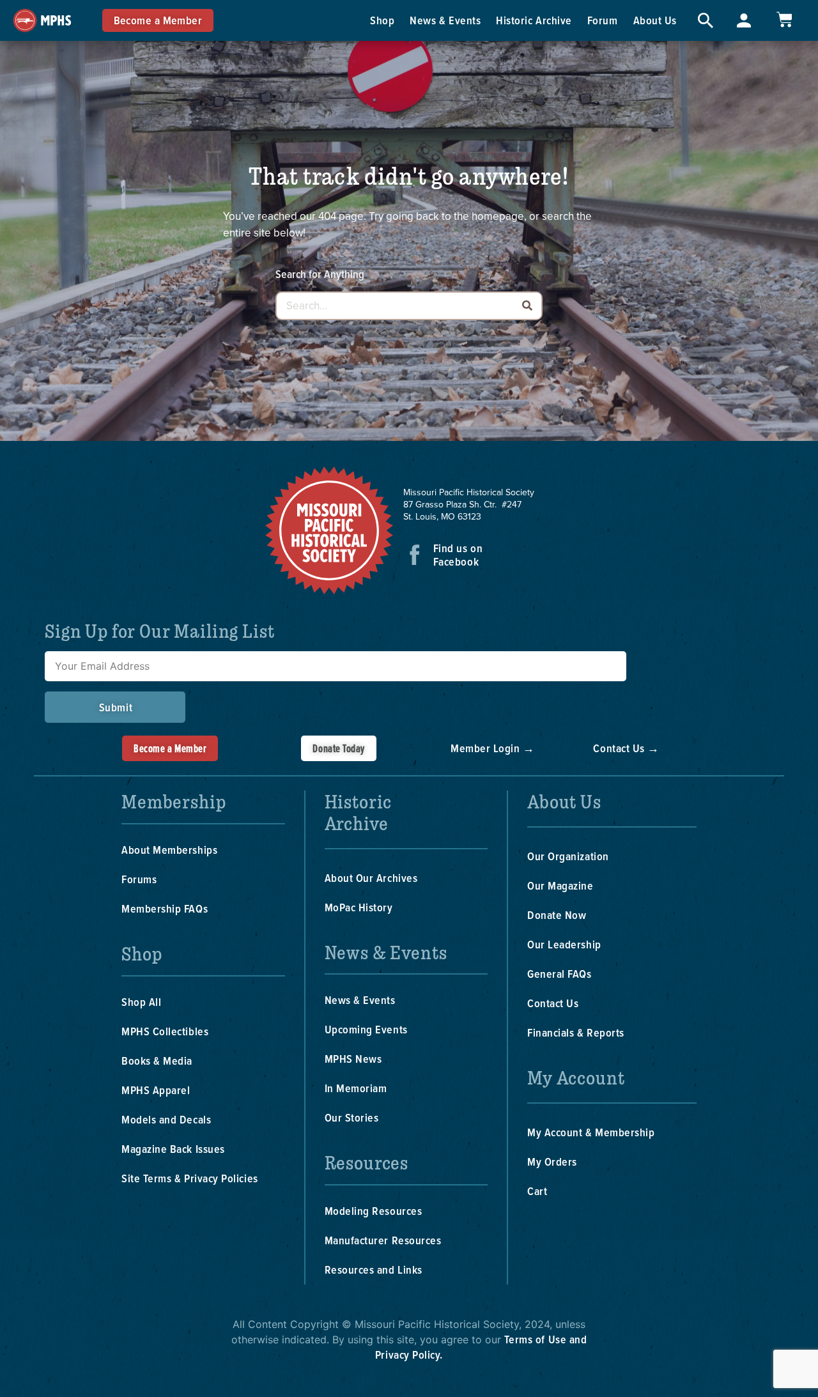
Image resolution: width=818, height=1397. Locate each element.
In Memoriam (356, 1088)
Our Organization (568, 856)
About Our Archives (371, 878)
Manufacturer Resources (383, 1240)
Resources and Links (373, 1269)
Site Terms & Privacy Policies (189, 1178)
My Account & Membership (590, 1132)
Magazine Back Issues (173, 1149)
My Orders (552, 1161)
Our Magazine (560, 885)
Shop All (141, 1002)
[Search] (527, 306)
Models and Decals (166, 1119)
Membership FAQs (164, 908)
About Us (655, 20)
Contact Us (552, 1003)
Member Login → (493, 748)
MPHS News (353, 1059)
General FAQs (559, 974)
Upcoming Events (366, 1029)
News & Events (445, 20)
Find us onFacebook (457, 554)
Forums (139, 879)
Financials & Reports (575, 1032)
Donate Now (556, 915)
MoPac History (359, 907)
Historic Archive (534, 20)
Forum (602, 20)
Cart (537, 1191)
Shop (382, 20)
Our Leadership (564, 944)
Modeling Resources (373, 1211)
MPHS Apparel (155, 1090)
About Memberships (169, 850)
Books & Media (156, 1061)
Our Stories (352, 1117)
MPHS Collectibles (164, 1031)
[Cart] (784, 19)
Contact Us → (626, 748)
